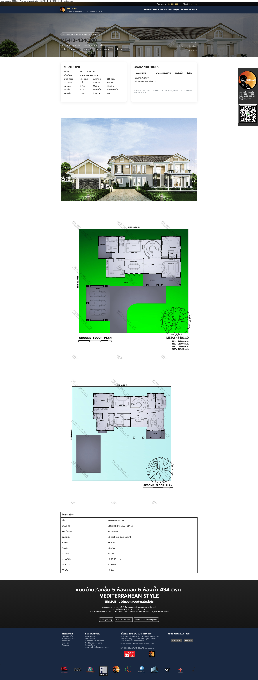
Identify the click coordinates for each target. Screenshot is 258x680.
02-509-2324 (173, 4)
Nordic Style (90, 645)
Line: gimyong (106, 619)
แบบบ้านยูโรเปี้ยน (68, 636)
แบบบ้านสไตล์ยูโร (171, 10)
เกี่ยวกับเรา (158, 10)
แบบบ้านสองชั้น (122, 537)
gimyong (194, 4)
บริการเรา (65, 642)
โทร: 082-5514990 (123, 619)
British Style (90, 636)
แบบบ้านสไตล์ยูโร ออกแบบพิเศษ (97, 647)
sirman (246, 100)
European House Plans (94, 640)
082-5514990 (177, 640)
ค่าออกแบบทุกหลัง (68, 638)
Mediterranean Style (93, 642)
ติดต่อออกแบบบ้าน (189, 10)
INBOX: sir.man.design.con (146, 619)
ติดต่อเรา (148, 10)
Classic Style (90, 638)
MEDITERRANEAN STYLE (121, 526)
